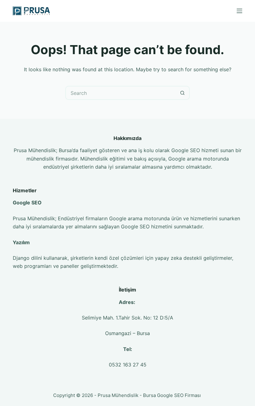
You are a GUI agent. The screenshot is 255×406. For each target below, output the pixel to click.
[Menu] (239, 11)
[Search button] (183, 93)
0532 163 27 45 (127, 365)
